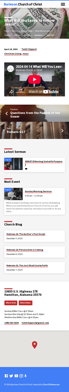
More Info (11, 302)
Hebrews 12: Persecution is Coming (24, 249)
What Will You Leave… (43, 31)
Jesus (25, 53)
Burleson (23, 4)
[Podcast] (26, 375)
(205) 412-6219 (11, 322)
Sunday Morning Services (38, 191)
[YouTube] (16, 375)
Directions (25, 302)
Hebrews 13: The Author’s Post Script (25, 234)
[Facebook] (6, 375)
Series (17, 35)
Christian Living (26, 31)
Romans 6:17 (16, 132)
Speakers (38, 35)
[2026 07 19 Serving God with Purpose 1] (13, 164)
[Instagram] (21, 375)
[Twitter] (11, 375)
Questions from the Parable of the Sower (35, 114)
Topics (7, 35)
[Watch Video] (26, 168)
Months (50, 35)
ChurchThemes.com (51, 384)
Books (27, 35)
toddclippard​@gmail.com (35, 322)
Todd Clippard (29, 49)
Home (6, 31)
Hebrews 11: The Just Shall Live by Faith (27, 265)
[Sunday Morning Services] (13, 194)
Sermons (15, 31)
